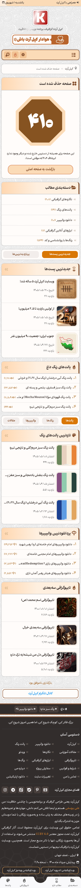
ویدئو (22, 752)
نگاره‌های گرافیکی (59, 199)
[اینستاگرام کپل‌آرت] (5, 789)
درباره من (19, 769)
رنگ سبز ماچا (47, 709)
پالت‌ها (70, 421)
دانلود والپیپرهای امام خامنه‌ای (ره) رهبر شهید (45, 544)
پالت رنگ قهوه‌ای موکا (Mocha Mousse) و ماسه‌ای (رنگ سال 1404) (44, 397)
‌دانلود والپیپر (62, 220)
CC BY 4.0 (42, 834)
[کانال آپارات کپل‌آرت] (45, 789)
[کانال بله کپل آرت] (29, 789)
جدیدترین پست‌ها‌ (60, 254)
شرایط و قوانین (67, 769)
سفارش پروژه (43, 769)
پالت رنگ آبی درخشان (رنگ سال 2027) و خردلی (45, 378)
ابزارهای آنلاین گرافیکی (57, 230)
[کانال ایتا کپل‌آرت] (21, 789)
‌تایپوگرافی (70, 761)
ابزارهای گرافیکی (41, 761)
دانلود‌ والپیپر (43, 744)
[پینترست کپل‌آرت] (37, 789)
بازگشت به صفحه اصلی (40, 169)
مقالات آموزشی (67, 752)
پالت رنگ (20, 744)
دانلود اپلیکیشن (15, 777)
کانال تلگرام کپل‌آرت (40, 693)
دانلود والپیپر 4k (24, 709)
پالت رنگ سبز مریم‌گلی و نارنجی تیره (50, 407)
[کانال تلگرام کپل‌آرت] (13, 789)
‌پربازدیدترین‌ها (21, 254)
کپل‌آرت (69, 69)
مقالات (11, 421)
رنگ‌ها (50, 421)
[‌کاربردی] (15, 54)
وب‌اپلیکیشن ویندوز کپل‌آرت (21, 870)
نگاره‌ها (47, 752)
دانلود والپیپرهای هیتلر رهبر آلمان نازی (48, 573)
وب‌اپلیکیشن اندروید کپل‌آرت (60, 870)
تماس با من (69, 777)
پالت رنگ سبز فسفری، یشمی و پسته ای (48, 387)
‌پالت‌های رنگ (62, 210)
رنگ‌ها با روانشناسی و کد (58, 240)
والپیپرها (31, 421)
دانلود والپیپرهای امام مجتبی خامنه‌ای (49, 554)
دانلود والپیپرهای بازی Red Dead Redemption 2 (44, 564)
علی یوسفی (72, 808)
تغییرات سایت (42, 777)
